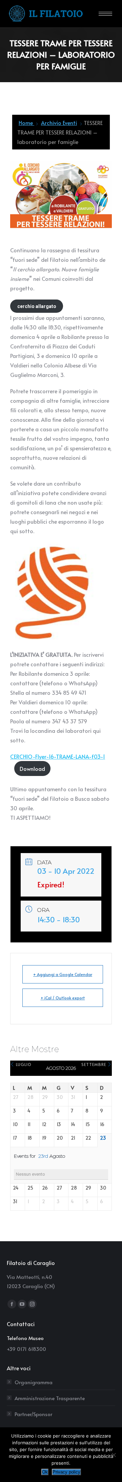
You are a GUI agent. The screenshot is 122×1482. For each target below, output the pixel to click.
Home (26, 122)
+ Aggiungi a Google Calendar (62, 974)
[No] (113, 1454)
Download (32, 768)
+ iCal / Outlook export (63, 997)
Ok (45, 1472)
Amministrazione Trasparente (50, 1398)
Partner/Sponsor (33, 1413)
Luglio (23, 1064)
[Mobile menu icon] (105, 14)
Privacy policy (66, 1472)
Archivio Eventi (59, 122)
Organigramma (34, 1382)
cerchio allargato (36, 306)
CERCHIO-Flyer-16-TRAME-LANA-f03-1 (57, 756)
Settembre (94, 1064)
